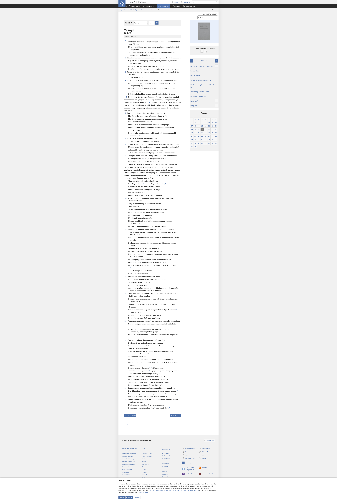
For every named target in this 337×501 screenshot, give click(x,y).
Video (143, 477)
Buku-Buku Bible (195, 76)
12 (160, 167)
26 (126, 371)
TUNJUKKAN (129, 23)
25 (126, 357)
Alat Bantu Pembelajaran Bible (130, 456)
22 (126, 321)
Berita (163, 445)
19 (126, 276)
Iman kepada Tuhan (127, 469)
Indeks (144, 469)
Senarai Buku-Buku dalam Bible (200, 80)
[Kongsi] (212, 10)
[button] (148, 6)
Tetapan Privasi (144, 492)
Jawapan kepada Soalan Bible (129, 448)
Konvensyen (165, 469)
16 (126, 229)
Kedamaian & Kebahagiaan (129, 459)
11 (127, 164)
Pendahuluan (194, 71)
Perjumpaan (165, 463)
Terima (121, 497)
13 (157, 175)
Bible (131, 10)
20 (126, 293)
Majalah (144, 461)
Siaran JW (144, 475)
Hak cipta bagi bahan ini (130, 424)
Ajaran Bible (125, 445)
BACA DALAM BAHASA (210, 14)
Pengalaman (165, 474)
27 (126, 376)
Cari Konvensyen (188, 452)
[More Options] (215, 10)
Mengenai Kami (166, 449)
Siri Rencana (145, 459)
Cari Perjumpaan (204, 449)
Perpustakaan (123, 10)
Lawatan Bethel (166, 461)
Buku (143, 451)
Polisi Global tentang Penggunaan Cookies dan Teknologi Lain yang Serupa (174, 490)
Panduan (144, 472)
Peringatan (165, 466)
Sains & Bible (125, 472)
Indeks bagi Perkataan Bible (199, 92)
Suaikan (137, 497)
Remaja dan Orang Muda (128, 464)
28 (125, 41)
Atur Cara (144, 467)
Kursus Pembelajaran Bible (129, 453)
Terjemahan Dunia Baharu (141, 10)
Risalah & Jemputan (147, 456)
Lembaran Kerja (146, 464)
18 (126, 262)
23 (126, 340)
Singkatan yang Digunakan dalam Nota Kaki (203, 86)
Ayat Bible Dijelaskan (127, 451)
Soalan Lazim (165, 453)
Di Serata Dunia (166, 477)
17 (126, 248)
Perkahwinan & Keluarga (128, 461)
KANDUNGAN (204, 61)
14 (126, 198)
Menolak (129, 497)
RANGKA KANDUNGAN (196, 116)
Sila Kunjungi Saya (167, 456)
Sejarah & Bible (126, 475)
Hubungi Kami (166, 458)
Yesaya (153, 10)
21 (126, 304)
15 (126, 206)
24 (126, 346)
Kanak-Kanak (125, 467)
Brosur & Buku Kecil (147, 453)
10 (126, 155)
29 (126, 399)
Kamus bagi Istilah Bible (198, 96)
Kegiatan (164, 471)
